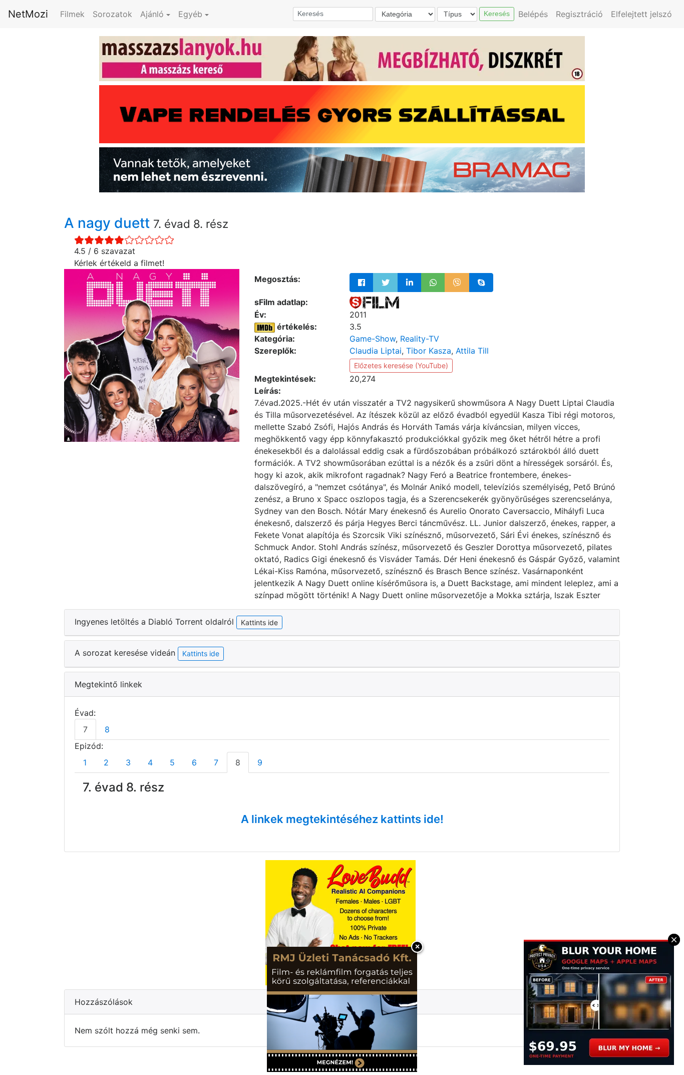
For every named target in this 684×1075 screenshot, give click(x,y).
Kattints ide (200, 653)
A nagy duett (108, 222)
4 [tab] (150, 762)
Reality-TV (419, 339)
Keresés (497, 14)
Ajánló (152, 14)
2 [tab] (106, 762)
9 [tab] (259, 762)
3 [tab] (128, 762)
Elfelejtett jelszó (641, 14)
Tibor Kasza (428, 351)
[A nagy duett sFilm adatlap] (374, 302)
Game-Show (373, 339)
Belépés (533, 14)
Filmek (72, 14)
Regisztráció (579, 14)
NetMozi (28, 14)
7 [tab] (85, 729)
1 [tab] (85, 762)
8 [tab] (107, 729)
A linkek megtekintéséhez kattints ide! (342, 819)
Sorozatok (112, 14)
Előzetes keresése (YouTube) (401, 365)
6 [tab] (194, 762)
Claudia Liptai (376, 351)
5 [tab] (172, 762)
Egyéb (190, 14)
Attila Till (472, 351)
